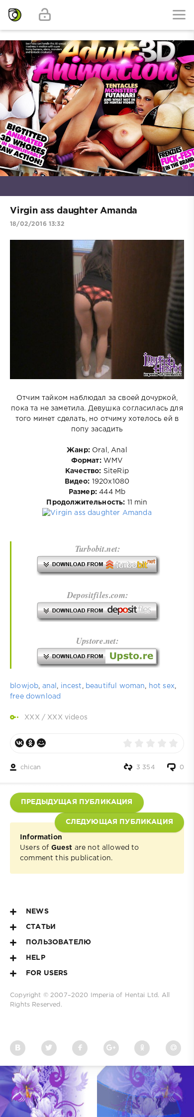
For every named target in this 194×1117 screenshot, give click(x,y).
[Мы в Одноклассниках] (142, 1048)
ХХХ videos (67, 717)
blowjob (24, 686)
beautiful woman (115, 686)
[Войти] (45, 15)
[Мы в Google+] (111, 1048)
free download (35, 697)
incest (71, 686)
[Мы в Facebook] (80, 1048)
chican (30, 767)
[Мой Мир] (41, 742)
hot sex (162, 686)
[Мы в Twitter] (49, 1048)
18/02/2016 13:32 (37, 224)
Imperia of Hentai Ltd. (126, 995)
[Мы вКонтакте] (17, 1048)
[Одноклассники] (30, 742)
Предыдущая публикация (77, 802)
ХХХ (32, 717)
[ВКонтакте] (19, 742)
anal (49, 686)
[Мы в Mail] (173, 1048)
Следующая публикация (119, 822)
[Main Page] (15, 15)
